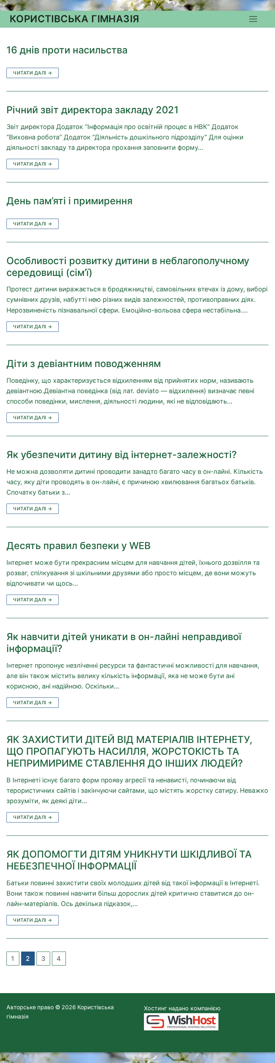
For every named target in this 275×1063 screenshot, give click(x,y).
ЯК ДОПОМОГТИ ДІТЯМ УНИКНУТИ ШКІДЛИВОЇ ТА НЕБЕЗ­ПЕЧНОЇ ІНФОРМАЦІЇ (129, 860)
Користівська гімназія (74, 19)
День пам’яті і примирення (69, 201)
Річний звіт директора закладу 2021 (92, 110)
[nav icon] (253, 19)
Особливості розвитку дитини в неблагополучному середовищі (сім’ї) (127, 266)
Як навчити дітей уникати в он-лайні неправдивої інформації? (123, 642)
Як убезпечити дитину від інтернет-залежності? (121, 455)
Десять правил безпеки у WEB (78, 546)
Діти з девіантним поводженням (83, 364)
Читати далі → (32, 73)
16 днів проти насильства (66, 50)
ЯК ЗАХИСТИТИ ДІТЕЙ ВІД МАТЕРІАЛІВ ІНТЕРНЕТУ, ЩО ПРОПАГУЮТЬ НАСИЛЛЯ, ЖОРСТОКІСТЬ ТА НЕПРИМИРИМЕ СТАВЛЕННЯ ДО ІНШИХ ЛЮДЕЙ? (129, 751)
